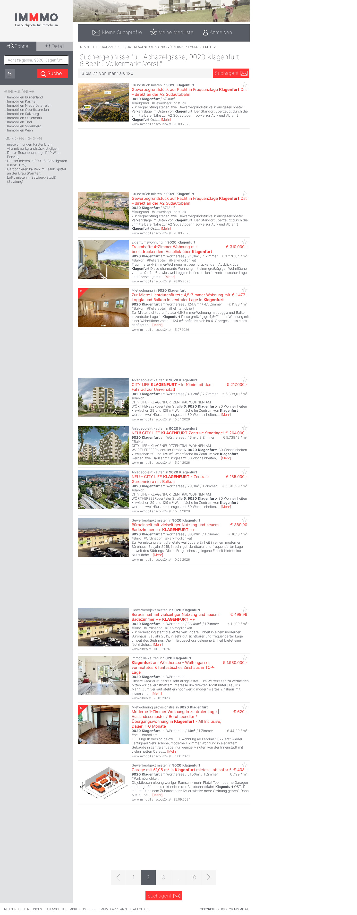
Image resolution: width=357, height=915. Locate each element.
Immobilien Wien (20, 130)
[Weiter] (208, 877)
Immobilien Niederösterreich (29, 105)
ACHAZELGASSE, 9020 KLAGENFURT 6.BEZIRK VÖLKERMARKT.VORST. (151, 47)
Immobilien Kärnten (22, 101)
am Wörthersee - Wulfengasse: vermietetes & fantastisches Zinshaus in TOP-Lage (173, 667)
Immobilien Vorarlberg (24, 126)
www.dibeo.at (142, 649)
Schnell (22, 46)
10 (193, 877)
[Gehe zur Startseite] (36, 26)
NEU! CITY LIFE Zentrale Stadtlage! (178, 432)
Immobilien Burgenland (25, 97)
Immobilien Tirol (19, 122)
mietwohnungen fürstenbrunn (30, 144)
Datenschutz (55, 909)
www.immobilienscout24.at (151, 124)
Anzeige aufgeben (134, 909)
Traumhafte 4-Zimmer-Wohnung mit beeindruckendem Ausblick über (172, 249)
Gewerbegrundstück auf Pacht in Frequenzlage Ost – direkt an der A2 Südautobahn (189, 92)
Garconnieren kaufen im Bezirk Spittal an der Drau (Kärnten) (36, 171)
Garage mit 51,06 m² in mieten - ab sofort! (181, 769)
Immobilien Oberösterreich (28, 109)
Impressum (77, 909)
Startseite (89, 47)
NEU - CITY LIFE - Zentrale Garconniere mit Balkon (170, 479)
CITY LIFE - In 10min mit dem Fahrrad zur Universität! (172, 387)
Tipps (93, 909)
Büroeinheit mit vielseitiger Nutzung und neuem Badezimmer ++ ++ (175, 527)
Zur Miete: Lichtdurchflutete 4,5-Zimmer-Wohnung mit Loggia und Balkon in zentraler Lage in (181, 297)
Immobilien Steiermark (24, 118)
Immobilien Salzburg (23, 114)
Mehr (166, 119)
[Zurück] (118, 877)
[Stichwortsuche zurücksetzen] (10, 73)
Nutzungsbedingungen (23, 909)
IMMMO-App (109, 909)
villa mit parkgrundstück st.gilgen (33, 148)
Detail (57, 46)
